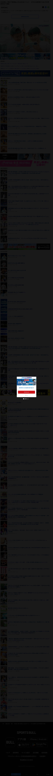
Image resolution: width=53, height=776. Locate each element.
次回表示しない (26, 398)
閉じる (26, 395)
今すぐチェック (26, 392)
